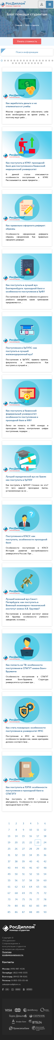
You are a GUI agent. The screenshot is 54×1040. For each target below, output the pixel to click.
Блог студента (32, 25)
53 (38, 874)
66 (45, 887)
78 (45, 899)
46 (30, 868)
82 (30, 906)
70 (30, 893)
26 (16, 849)
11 (38, 830)
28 (30, 849)
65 (37, 887)
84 (45, 906)
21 (23, 842)
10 (30, 830)
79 (9, 906)
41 (38, 861)
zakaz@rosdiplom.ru (11, 984)
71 (38, 893)
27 (23, 849)
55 (9, 880)
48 (45, 868)
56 (16, 880)
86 (16, 912)
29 (37, 849)
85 (9, 912)
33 (23, 855)
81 (23, 906)
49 (9, 874)
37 (9, 861)
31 (9, 855)
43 (9, 868)
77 (38, 899)
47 (37, 868)
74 (16, 899)
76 (30, 899)
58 (30, 880)
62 (16, 887)
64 (30, 887)
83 (37, 906)
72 (45, 893)
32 (16, 855)
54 (45, 874)
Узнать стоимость (27, 41)
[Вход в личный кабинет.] (41, 4)
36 (45, 855)
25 (9, 849)
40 (30, 861)
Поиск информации (27, 52)
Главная (18, 25)
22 (30, 842)
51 (23, 874)
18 (45, 836)
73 (9, 899)
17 (38, 836)
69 (23, 893)
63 (23, 887)
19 (9, 842)
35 (38, 855)
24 (45, 842)
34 (30, 855)
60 (45, 880)
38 (16, 861)
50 (16, 874)
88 (30, 912)
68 (16, 893)
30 (45, 849)
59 (37, 880)
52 (30, 874)
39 (23, 861)
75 (23, 899)
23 (38, 842)
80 (16, 906)
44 (16, 868)
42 (45, 861)
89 (37, 912)
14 (16, 836)
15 (23, 836)
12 (45, 830)
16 (30, 836)
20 (16, 842)
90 (45, 912)
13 (9, 836)
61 (9, 887)
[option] (27, 52)
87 (23, 912)
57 (23, 880)
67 (9, 893)
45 (23, 868)
